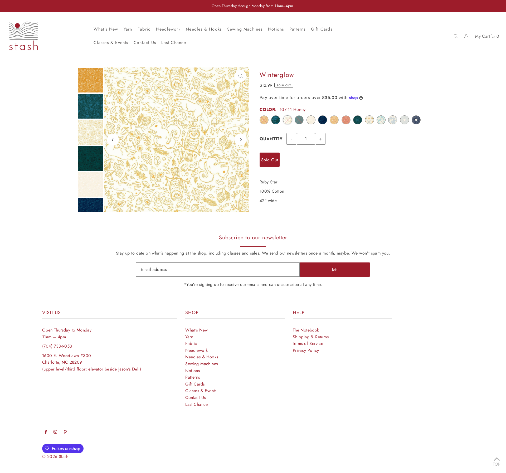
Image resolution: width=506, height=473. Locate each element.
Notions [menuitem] (276, 29)
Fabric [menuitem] (144, 29)
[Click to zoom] (240, 76)
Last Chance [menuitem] (173, 43)
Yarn (189, 337)
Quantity (271, 139)
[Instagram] (55, 432)
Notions (192, 371)
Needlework (196, 350)
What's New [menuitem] (106, 29)
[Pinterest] (65, 432)
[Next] (240, 140)
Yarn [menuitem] (128, 29)
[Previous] (113, 140)
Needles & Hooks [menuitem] (204, 29)
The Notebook (306, 330)
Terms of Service (308, 343)
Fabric (191, 343)
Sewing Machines (201, 364)
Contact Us (195, 397)
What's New (196, 330)
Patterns (192, 377)
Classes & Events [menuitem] (111, 43)
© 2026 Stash (55, 457)
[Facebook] (46, 432)
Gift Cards (195, 384)
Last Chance (196, 404)
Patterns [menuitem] (297, 29)
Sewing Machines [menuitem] (245, 29)
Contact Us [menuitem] (145, 43)
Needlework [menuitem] (168, 29)
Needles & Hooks (201, 357)
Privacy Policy (306, 350)
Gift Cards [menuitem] (321, 29)
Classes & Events (200, 391)
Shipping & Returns (311, 337)
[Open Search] (455, 36)
